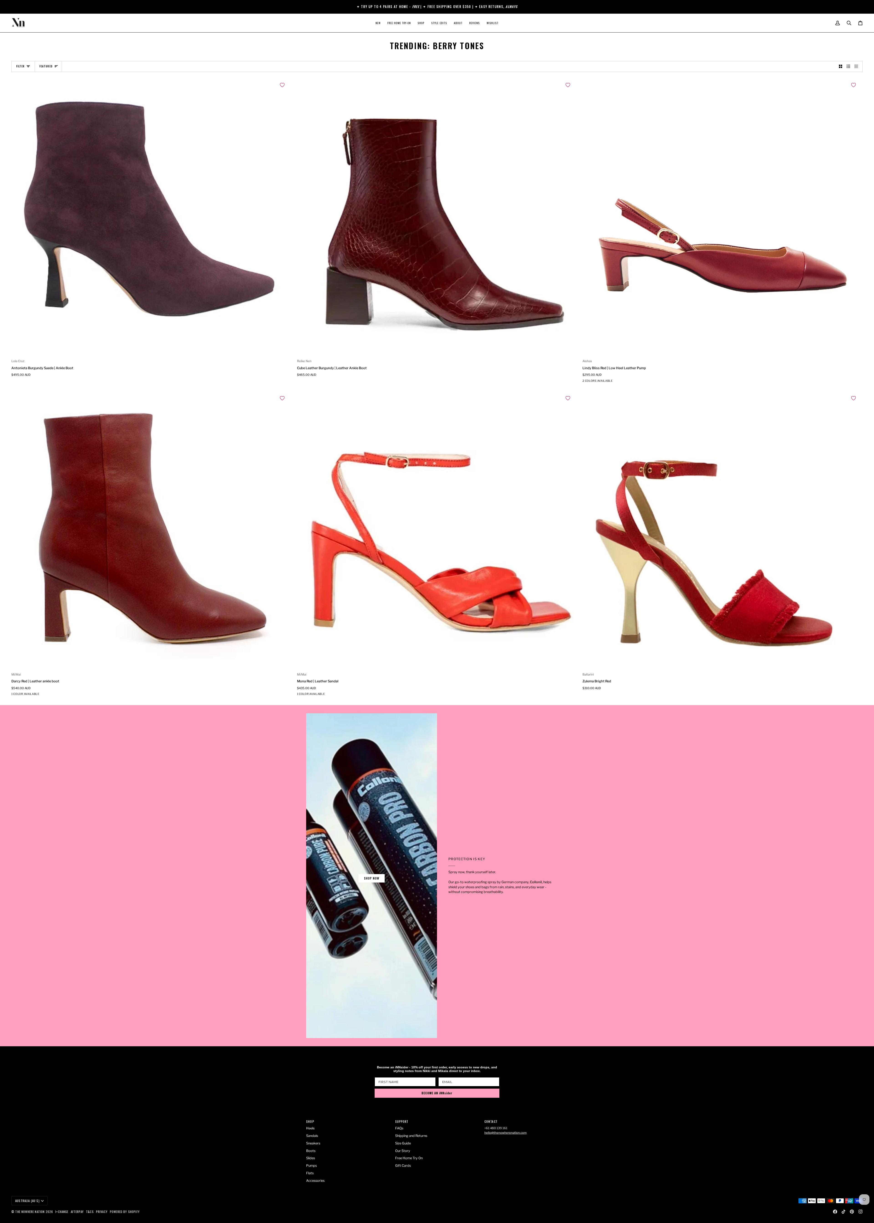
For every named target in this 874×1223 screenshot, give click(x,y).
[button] (421, 23)
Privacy (102, 1211)
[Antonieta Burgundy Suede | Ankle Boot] (151, 217)
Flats (310, 1173)
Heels (310, 1128)
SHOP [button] (310, 1121)
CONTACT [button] (491, 1121)
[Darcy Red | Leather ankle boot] (151, 531)
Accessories (315, 1181)
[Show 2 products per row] (841, 66)
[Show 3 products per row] (848, 66)
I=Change (61, 1211)
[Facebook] (835, 1212)
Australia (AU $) (27, 1200)
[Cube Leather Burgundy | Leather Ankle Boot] (437, 217)
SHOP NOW (371, 878)
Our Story (402, 1151)
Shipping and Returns (411, 1136)
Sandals (312, 1136)
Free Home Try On (409, 1158)
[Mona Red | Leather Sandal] (437, 531)
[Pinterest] (852, 1212)
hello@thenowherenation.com (505, 1132)
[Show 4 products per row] (857, 66)
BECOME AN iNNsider (437, 1093)
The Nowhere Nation (30, 1211)
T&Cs (90, 1211)
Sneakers (313, 1143)
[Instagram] (861, 1212)
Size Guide (403, 1143)
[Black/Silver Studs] (585, 382)
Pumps (311, 1166)
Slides (310, 1158)
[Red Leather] (594, 382)
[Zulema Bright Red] (722, 531)
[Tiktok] (843, 1212)
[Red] (14, 695)
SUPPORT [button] (401, 1121)
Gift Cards (403, 1166)
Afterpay (77, 1211)
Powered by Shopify (125, 1211)
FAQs (399, 1128)
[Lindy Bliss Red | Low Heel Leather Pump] (722, 217)
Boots (310, 1151)
